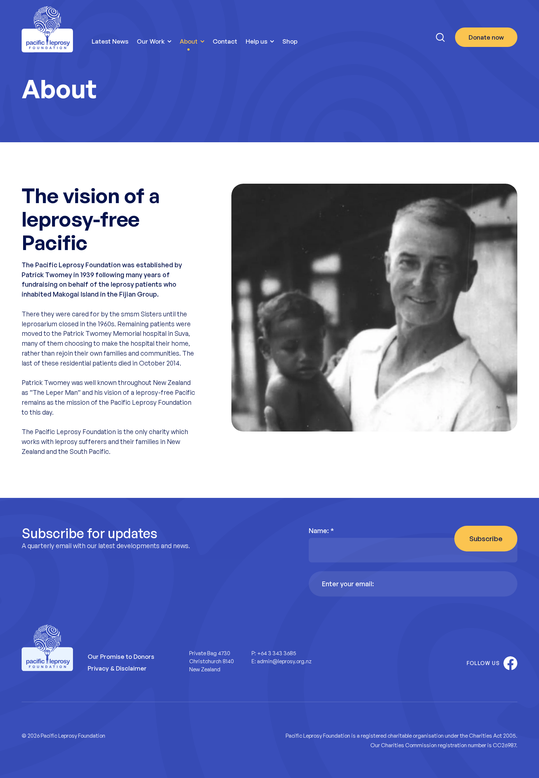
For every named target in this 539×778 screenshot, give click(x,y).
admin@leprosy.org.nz (284, 661)
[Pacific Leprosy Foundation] (47, 29)
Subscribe (485, 538)
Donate (486, 37)
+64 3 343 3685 (276, 653)
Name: (321, 530)
